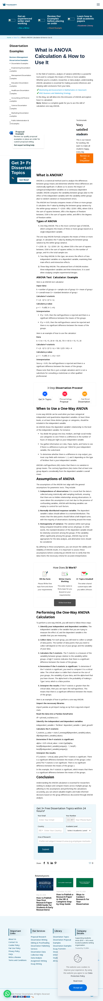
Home (9, 37)
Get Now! (24, 179)
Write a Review (15, 957)
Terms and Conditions (18, 960)
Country (41, 826)
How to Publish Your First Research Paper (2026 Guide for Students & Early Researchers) (44, 903)
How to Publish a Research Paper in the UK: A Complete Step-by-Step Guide (64, 899)
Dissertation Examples (62, 946)
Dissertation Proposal (65, 400)
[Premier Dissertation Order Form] (21, 997)
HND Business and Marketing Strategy (55, 93)
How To (16, 37)
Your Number (71, 818)
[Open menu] (98, 4)
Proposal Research (38, 937)
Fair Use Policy (14, 948)
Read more (77, 981)
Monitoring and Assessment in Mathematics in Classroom (63, 90)
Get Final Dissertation (84, 400)
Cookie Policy (14, 945)
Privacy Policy (14, 951)
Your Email (42, 816)
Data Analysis (36, 958)
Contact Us (13, 942)
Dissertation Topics (61, 937)
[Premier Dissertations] (9, 4)
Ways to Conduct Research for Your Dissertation (82, 899)
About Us (12, 939)
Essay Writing (36, 964)
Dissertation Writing (39, 940)
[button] (7, 993)
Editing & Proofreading (40, 943)
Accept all (77, 987)
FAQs (11, 954)
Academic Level (71, 826)
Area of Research (44, 837)
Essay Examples (59, 949)
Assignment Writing (39, 961)
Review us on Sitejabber (85, 158)
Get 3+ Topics (45, 399)
